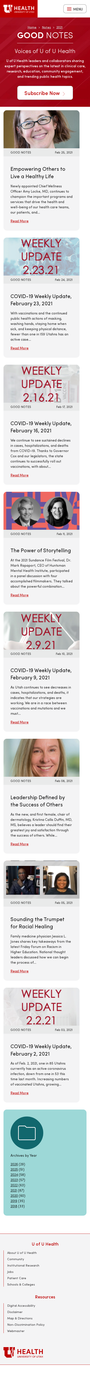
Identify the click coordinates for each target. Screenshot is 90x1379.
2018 (13, 1206)
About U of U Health (22, 1253)
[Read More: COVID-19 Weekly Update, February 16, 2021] (41, 383)
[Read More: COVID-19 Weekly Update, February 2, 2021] (41, 1006)
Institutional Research (23, 1265)
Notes (46, 27)
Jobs (10, 1272)
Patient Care (16, 1278)
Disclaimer (14, 1312)
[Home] (19, 8)
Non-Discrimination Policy (26, 1324)
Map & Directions (20, 1318)
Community (15, 1259)
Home (32, 27)
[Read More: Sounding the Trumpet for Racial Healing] (41, 879)
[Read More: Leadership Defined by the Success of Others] (41, 757)
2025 (14, 1169)
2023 (14, 1179)
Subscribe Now (42, 92)
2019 (13, 1200)
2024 (14, 1174)
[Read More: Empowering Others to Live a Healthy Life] (41, 128)
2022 (14, 1185)
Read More (19, 221)
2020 (14, 1195)
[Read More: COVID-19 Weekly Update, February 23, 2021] (41, 256)
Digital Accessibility (21, 1305)
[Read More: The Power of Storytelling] (41, 510)
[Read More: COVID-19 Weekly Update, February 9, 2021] (41, 630)
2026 (14, 1164)
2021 (59, 27)
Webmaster (15, 1331)
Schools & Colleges (21, 1284)
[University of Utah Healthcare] (45, 1352)
